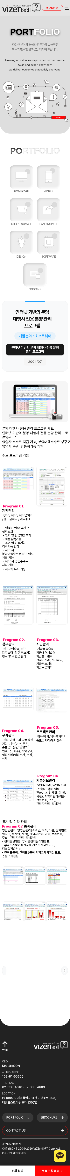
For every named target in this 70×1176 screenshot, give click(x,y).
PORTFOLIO (15, 1117)
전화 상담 (17, 1171)
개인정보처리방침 (11, 1143)
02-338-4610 (12, 1087)
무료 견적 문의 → (52, 1171)
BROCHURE (49, 1117)
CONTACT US (16, 1130)
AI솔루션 (53, 7)
